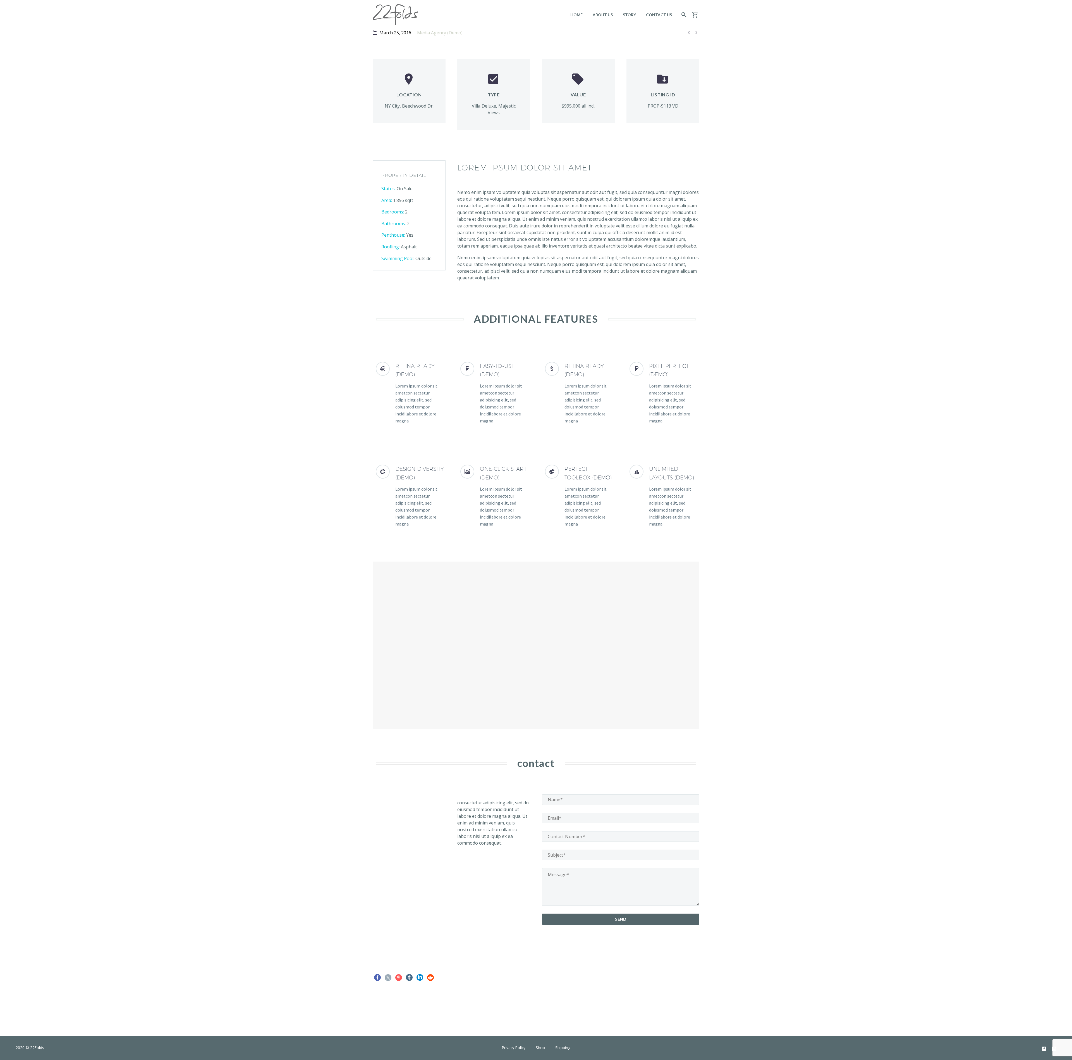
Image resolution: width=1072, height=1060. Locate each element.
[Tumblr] (409, 977)
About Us (603, 14)
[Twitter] (388, 977)
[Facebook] (377, 977)
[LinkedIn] (420, 977)
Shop (540, 1047)
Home (576, 14)
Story (629, 14)
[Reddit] (430, 977)
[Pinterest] (398, 977)
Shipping (562, 1047)
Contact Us (659, 14)
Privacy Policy (513, 1047)
